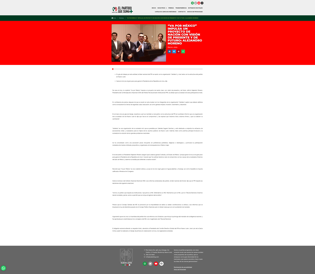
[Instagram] (202, 3)
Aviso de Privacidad (180, 269)
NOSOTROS (161, 8)
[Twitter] (195, 3)
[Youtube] (198, 3)
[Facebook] (192, 3)
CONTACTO (182, 11)
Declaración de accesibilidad (183, 267)
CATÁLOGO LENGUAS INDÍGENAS (165, 11)
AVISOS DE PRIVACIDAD (195, 11)
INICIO (154, 8)
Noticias (121, 18)
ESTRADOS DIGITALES (195, 8)
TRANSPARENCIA (181, 8)
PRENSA (171, 8)
